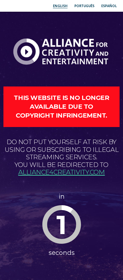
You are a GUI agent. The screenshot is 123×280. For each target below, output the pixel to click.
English (60, 6)
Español (109, 6)
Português (84, 6)
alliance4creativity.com (61, 172)
